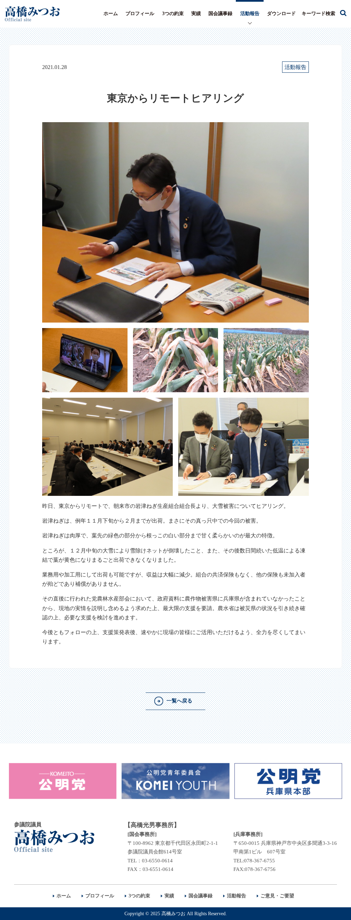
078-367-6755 (259, 860)
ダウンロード (281, 13)
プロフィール (139, 13)
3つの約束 (173, 13)
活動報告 (249, 13)
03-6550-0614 (157, 860)
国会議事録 (220, 13)
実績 (196, 13)
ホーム (111, 13)
